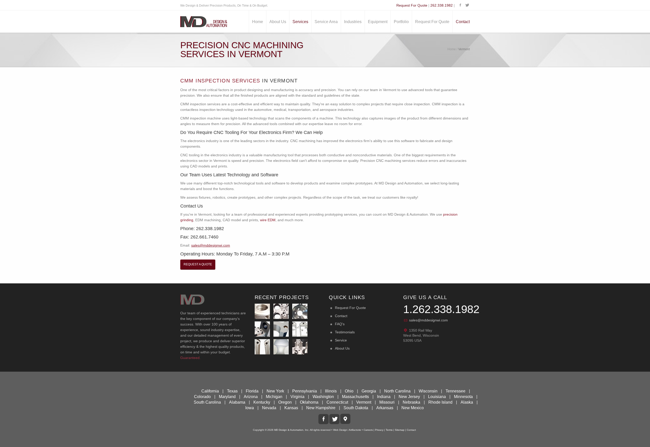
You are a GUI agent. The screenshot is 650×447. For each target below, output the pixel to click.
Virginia (297, 396)
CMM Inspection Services (220, 80)
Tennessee (455, 391)
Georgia (369, 391)
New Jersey (409, 396)
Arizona (251, 396)
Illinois (331, 391)
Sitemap (399, 429)
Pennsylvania (304, 391)
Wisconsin (428, 391)
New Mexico (412, 408)
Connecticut (337, 402)
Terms (389, 429)
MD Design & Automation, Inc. (291, 429)
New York (275, 391)
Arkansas (384, 408)
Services (300, 21)
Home (257, 21)
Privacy (379, 429)
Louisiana (437, 396)
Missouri (387, 402)
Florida (252, 391)
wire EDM (267, 220)
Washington (323, 396)
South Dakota (356, 408)
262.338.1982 (441, 5)
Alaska (467, 402)
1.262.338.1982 (441, 309)
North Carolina (397, 391)
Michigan (274, 396)
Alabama (237, 402)
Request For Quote (411, 5)
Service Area (326, 21)
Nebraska (411, 402)
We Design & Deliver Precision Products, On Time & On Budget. (224, 5)
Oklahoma (309, 402)
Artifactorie (355, 429)
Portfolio (401, 21)
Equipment (377, 21)
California (210, 391)
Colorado (202, 396)
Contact (463, 21)
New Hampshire (320, 408)
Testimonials (345, 332)
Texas (232, 391)
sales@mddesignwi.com (428, 320)
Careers (368, 429)
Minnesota (463, 396)
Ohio (349, 391)
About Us (277, 21)
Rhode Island (440, 402)
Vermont (363, 402)
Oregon (285, 402)
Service (341, 340)
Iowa (249, 408)
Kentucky (261, 402)
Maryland (227, 396)
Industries (353, 21)
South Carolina (207, 402)
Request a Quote (198, 264)
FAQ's (340, 324)
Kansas (291, 408)
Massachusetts (355, 396)
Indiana (384, 396)
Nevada (269, 408)
